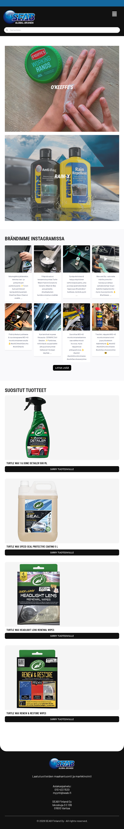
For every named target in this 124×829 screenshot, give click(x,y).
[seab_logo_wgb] (19, 10)
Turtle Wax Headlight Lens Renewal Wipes (30, 630)
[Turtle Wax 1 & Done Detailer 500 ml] (62, 427)
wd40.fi (18, 306)
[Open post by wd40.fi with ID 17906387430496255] (76, 316)
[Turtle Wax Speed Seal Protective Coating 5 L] (62, 511)
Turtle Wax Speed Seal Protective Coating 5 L (32, 546)
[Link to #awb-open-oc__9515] (114, 14)
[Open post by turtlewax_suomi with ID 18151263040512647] (47, 316)
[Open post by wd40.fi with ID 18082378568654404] (105, 316)
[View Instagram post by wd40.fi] (29, 327)
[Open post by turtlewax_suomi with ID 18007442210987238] (47, 259)
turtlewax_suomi (18, 248)
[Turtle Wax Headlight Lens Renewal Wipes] (62, 594)
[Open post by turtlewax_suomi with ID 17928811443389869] (76, 259)
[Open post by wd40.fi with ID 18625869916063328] (18, 316)
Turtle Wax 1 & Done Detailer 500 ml (26, 463)
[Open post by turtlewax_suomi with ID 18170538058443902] (105, 259)
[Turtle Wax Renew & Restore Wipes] (62, 677)
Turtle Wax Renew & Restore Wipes (26, 713)
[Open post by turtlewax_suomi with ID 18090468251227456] (18, 259)
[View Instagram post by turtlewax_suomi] (29, 270)
